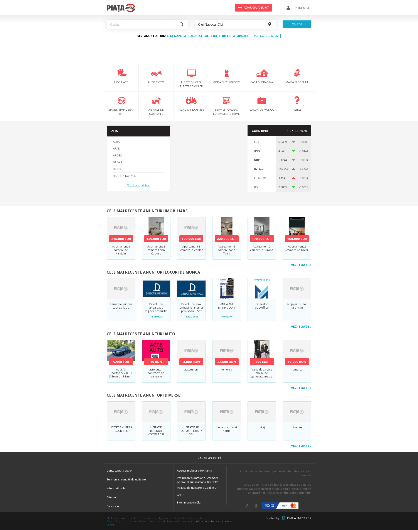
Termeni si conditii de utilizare (126, 479)
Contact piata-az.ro (119, 470)
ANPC (180, 495)
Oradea (242, 36)
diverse (297, 427)
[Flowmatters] (296, 518)
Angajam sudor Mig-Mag (297, 305)
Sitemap (112, 497)
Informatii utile (116, 488)
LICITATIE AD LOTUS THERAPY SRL (191, 430)
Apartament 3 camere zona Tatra (227, 250)
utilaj (262, 427)
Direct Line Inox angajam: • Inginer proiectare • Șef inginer (191, 309)
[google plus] (256, 506)
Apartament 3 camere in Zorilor (191, 248)
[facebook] (247, 506)
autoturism (191, 369)
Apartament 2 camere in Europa (261, 248)
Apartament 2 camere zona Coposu (156, 250)
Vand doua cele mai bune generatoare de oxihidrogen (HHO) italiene (261, 376)
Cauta (297, 24)
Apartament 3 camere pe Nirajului (121, 250)
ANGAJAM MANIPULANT (226, 305)
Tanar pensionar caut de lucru (121, 305)
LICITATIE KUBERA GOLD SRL (121, 428)
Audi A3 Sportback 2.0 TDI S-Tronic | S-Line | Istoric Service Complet (121, 376)
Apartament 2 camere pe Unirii (297, 248)
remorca (226, 369)
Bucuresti (196, 36)
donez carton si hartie (226, 428)
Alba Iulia (213, 36)
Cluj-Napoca (176, 36)
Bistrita (228, 36)
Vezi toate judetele (266, 36)
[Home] (121, 12)
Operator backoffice (262, 305)
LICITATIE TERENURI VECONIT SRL (156, 430)
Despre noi (114, 506)
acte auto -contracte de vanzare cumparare (156, 375)
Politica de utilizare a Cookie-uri (197, 488)
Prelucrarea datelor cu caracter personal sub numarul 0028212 (197, 480)
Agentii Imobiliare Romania (194, 470)
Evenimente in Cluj (189, 502)
